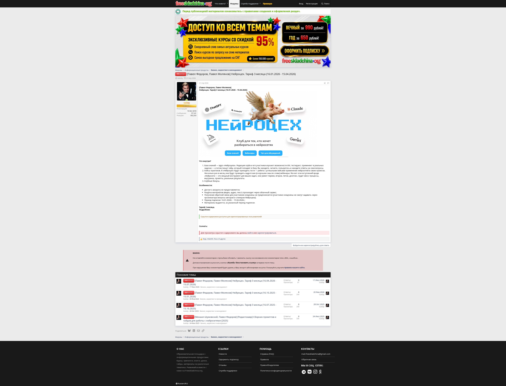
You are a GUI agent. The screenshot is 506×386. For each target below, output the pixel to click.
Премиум (267, 3)
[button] (227, 3)
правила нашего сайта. (294, 267)
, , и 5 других (214, 239)
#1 (328, 83)
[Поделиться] (324, 83)
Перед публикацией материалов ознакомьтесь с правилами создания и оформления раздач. (241, 11)
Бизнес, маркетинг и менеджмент (214, 287)
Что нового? (220, 3)
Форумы (234, 3)
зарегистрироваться (266, 233)
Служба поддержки (249, 3)
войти (250, 233)
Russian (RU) (182, 383)
